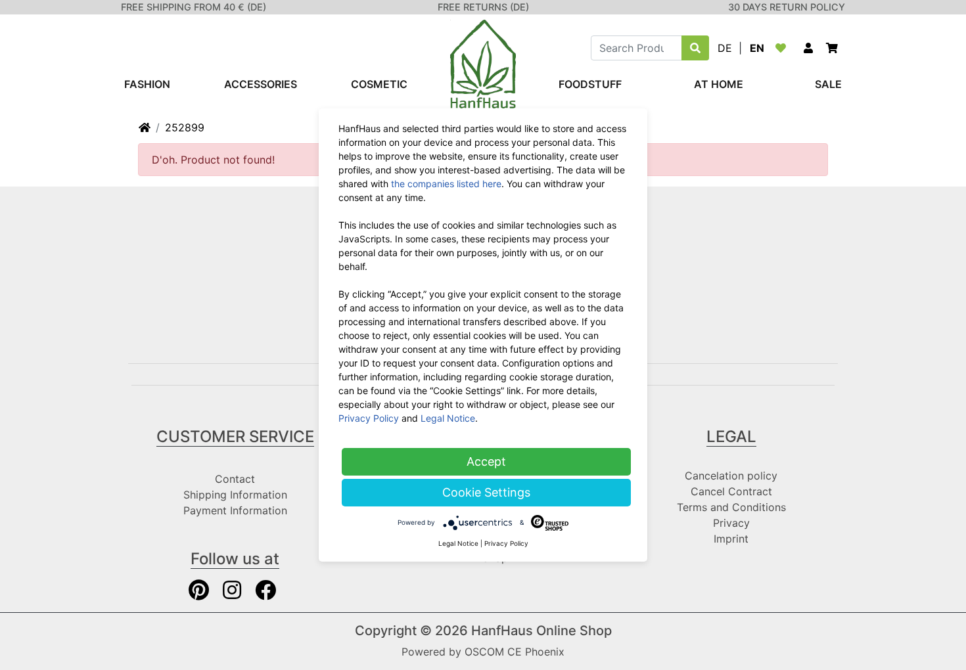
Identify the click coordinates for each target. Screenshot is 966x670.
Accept (486, 461)
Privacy (731, 522)
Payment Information (235, 510)
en (757, 48)
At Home (718, 84)
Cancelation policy (731, 475)
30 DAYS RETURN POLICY (786, 6)
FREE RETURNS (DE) (483, 6)
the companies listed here (446, 183)
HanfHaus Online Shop (541, 630)
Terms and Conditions (731, 507)
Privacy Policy (368, 418)
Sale (828, 84)
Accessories (260, 84)
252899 (184, 127)
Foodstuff (590, 84)
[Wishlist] (783, 48)
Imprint (731, 538)
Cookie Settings (486, 492)
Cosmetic (379, 84)
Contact (235, 478)
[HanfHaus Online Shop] (483, 63)
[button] (808, 48)
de (724, 48)
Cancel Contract (731, 491)
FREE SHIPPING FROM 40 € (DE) (193, 6)
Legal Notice (448, 418)
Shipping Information (235, 494)
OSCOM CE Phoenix (514, 651)
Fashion (147, 84)
